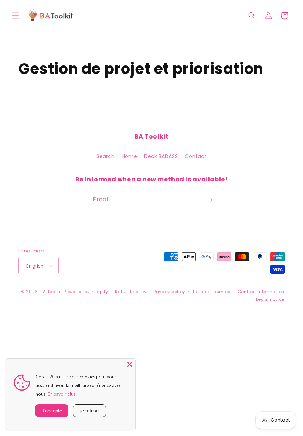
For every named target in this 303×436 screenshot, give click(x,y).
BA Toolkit (51, 291)
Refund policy (130, 291)
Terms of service (211, 291)
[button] (15, 15)
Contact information (261, 291)
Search (105, 156)
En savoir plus (61, 394)
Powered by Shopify (86, 291)
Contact (196, 156)
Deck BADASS (161, 156)
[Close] (129, 364)
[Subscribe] (209, 199)
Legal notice (270, 299)
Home (129, 156)
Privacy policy (169, 291)
